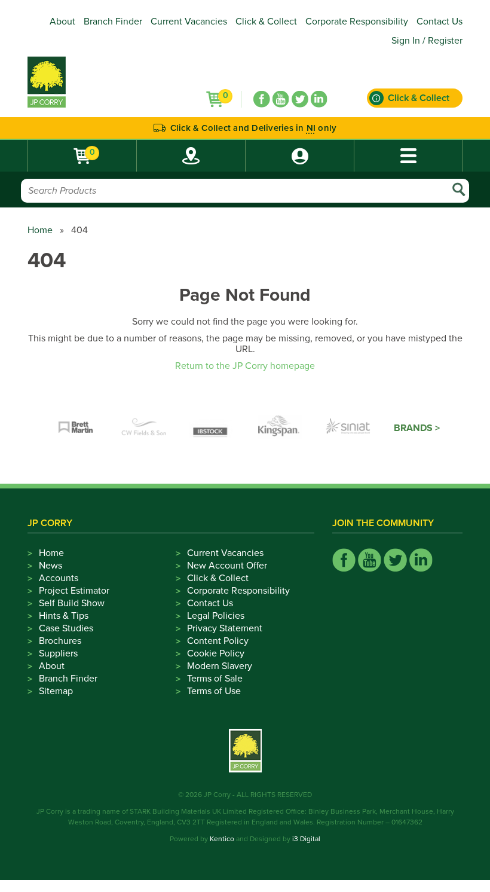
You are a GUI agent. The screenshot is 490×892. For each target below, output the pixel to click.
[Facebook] (261, 99)
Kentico (222, 839)
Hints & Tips (63, 616)
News (50, 566)
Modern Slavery (219, 666)
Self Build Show (72, 603)
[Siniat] (348, 428)
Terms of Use (214, 691)
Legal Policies (215, 616)
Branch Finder (113, 22)
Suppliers (58, 653)
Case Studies (66, 628)
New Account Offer (227, 566)
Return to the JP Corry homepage (245, 366)
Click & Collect (266, 22)
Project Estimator (74, 591)
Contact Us (439, 22)
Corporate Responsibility (356, 22)
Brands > (417, 428)
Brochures (60, 641)
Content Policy (218, 641)
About (62, 22)
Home (40, 230)
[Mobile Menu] (408, 156)
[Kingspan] (280, 428)
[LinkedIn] (319, 99)
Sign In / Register (427, 41)
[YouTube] (280, 99)
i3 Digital (306, 839)
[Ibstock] (212, 428)
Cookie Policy (215, 653)
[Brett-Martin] (76, 428)
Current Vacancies (189, 22)
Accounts (58, 578)
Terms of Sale (215, 679)
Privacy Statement (224, 628)
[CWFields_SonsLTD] (144, 428)
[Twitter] (300, 99)
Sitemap (56, 691)
